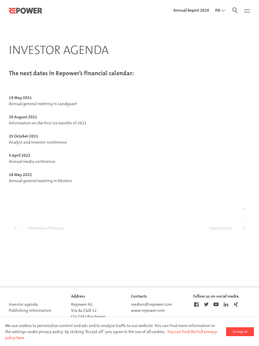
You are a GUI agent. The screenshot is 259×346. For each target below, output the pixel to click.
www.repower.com (148, 310)
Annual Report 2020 (191, 10)
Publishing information (30, 310)
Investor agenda (23, 304)
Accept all (240, 332)
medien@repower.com (151, 304)
